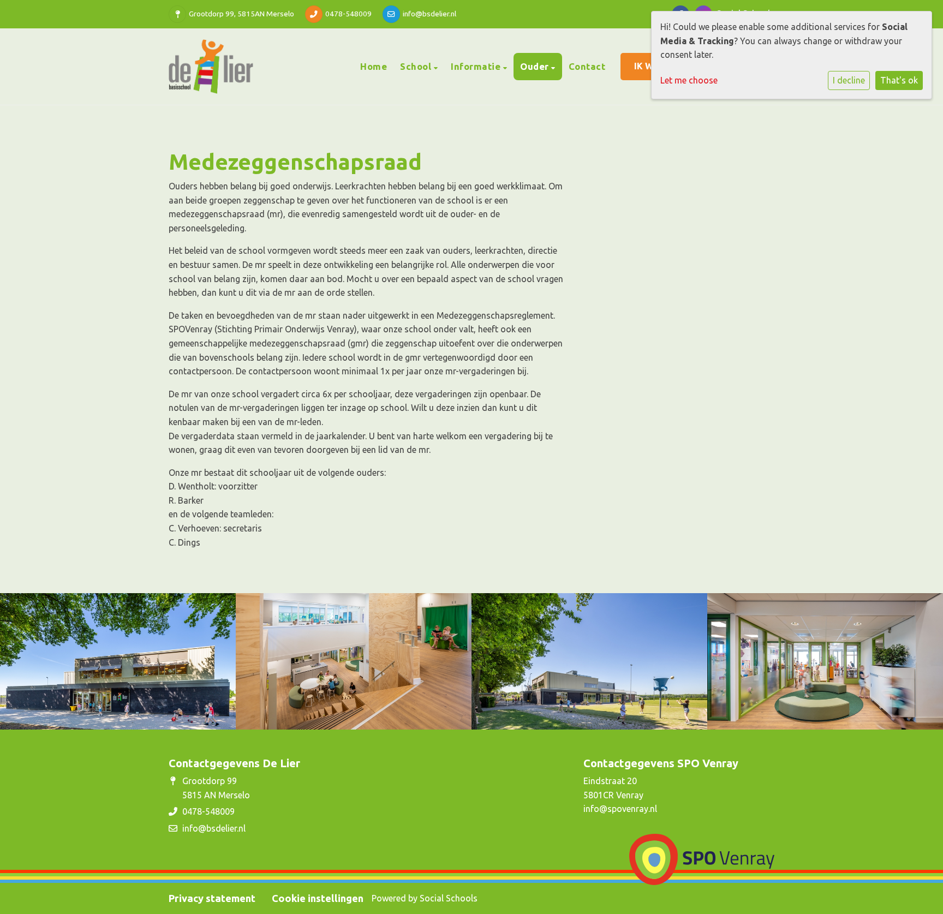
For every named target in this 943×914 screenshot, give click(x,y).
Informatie (477, 66)
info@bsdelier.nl (429, 13)
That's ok (899, 80)
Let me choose (689, 80)
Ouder (535, 66)
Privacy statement (212, 898)
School (417, 66)
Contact (587, 66)
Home (373, 66)
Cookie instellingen (317, 898)
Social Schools (449, 898)
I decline (849, 80)
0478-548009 (348, 13)
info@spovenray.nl (620, 809)
